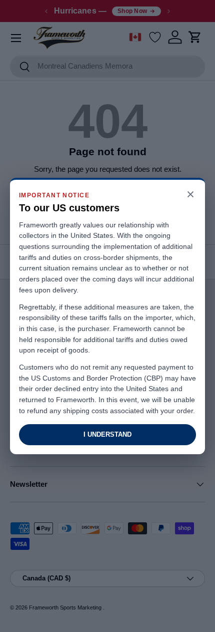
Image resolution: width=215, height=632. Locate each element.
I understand (108, 434)
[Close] (190, 195)
